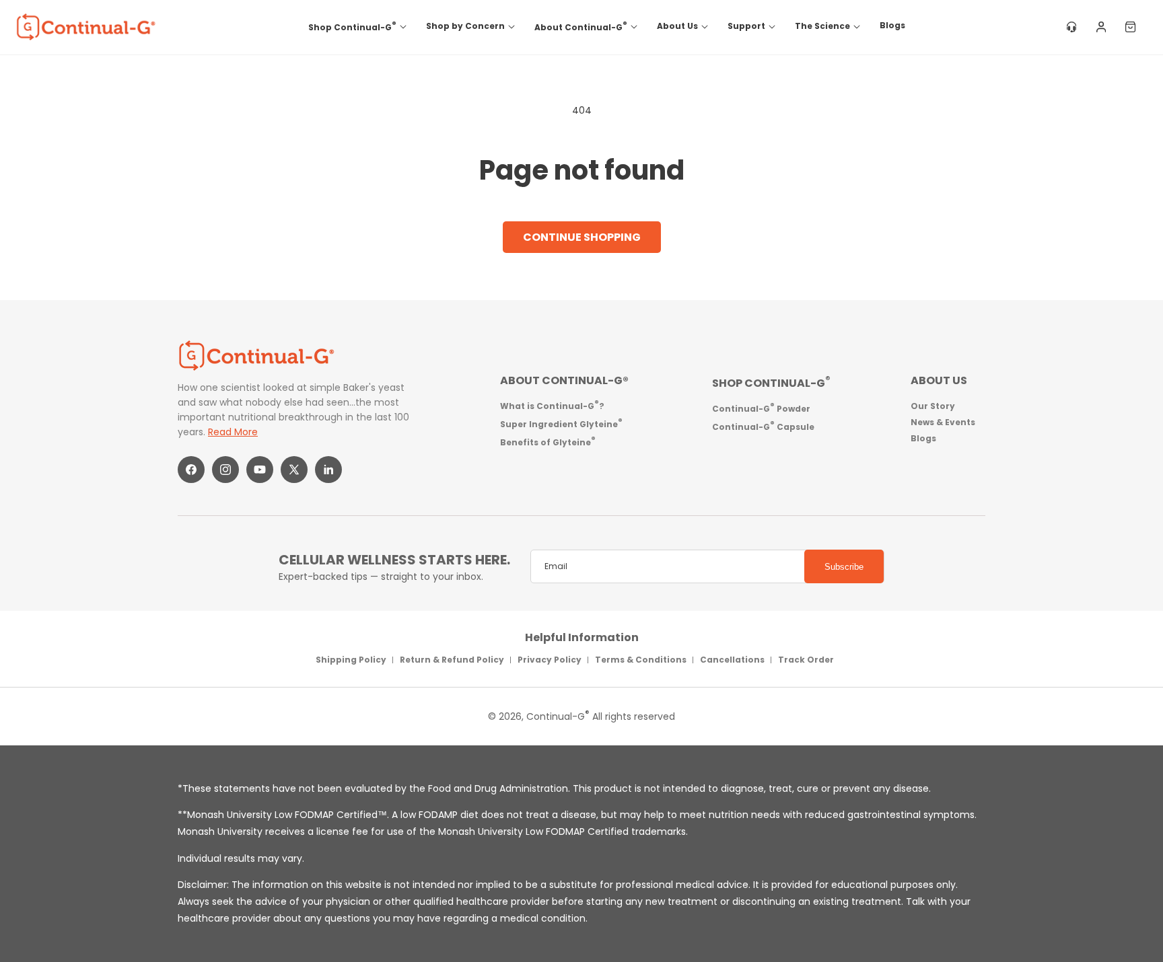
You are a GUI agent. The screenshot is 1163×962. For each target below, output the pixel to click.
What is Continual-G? (552, 405)
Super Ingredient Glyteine (561, 423)
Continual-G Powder (761, 407)
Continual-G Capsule (763, 426)
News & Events (943, 422)
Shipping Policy (351, 659)
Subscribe (844, 567)
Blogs (923, 438)
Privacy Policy (550, 659)
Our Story (933, 406)
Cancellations (732, 659)
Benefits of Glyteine (548, 441)
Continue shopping (582, 237)
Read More (233, 432)
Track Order (806, 659)
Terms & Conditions (640, 659)
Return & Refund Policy (452, 659)
